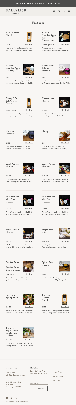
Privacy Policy (57, 372)
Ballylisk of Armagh (14, 401)
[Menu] (69, 11)
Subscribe (40, 388)
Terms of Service (58, 368)
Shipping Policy (58, 376)
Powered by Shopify (24, 401)
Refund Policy (57, 381)
